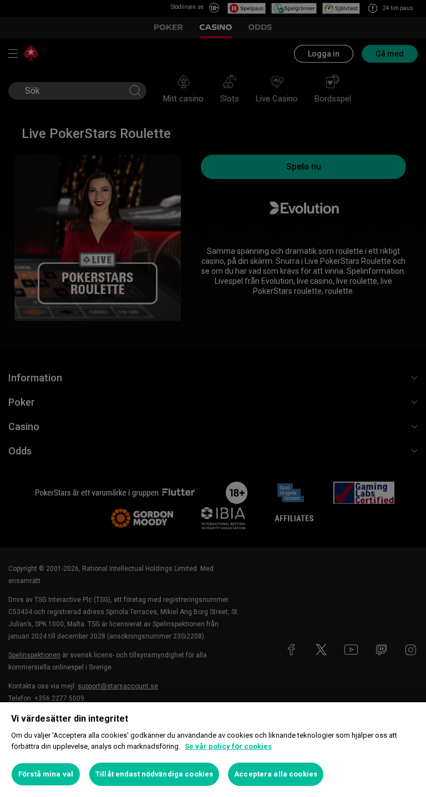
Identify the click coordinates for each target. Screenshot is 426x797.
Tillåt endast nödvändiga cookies (154, 774)
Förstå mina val (45, 774)
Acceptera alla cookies (275, 774)
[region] (213, 749)
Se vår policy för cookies (228, 746)
